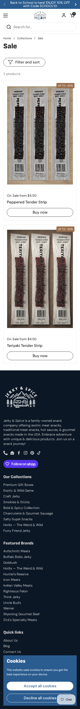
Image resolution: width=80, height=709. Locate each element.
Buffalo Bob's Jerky (17, 557)
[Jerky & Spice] (40, 15)
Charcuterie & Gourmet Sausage (28, 513)
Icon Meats (11, 579)
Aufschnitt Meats (16, 551)
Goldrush (10, 562)
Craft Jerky (11, 496)
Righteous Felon (15, 591)
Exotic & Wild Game (18, 490)
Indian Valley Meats (17, 585)
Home (7, 38)
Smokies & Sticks (16, 502)
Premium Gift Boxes (18, 485)
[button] (72, 15)
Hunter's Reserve (15, 574)
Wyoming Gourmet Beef (21, 614)
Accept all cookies (40, 685)
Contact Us (12, 652)
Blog (6, 646)
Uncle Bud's (12, 603)
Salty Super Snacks (17, 519)
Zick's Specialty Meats (20, 620)
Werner (8, 608)
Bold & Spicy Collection (21, 508)
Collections (24, 38)
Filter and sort (27, 62)
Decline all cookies (40, 697)
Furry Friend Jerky (16, 530)
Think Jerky (11, 597)
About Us (10, 640)
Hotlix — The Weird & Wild (23, 525)
